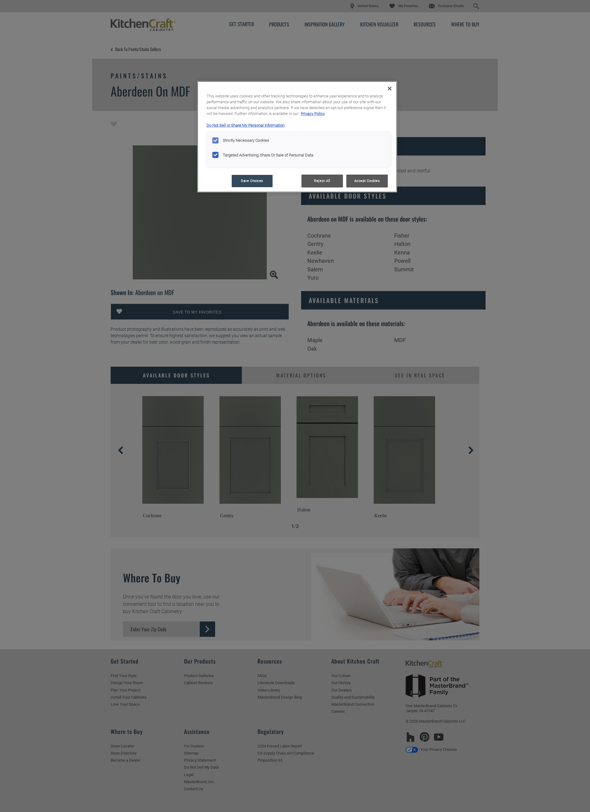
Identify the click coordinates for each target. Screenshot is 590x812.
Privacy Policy (313, 113)
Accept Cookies (367, 181)
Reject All (322, 181)
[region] (297, 136)
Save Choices (252, 181)
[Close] (389, 88)
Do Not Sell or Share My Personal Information (245, 125)
